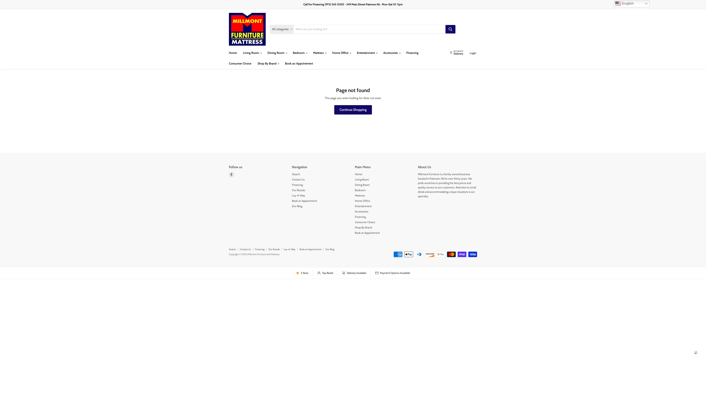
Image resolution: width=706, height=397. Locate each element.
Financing (412, 53)
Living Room (251, 53)
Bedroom (299, 53)
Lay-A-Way (298, 195)
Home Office (340, 53)
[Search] (450, 29)
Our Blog (297, 206)
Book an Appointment (299, 63)
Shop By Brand (267, 63)
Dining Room (276, 53)
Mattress (319, 53)
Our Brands (298, 190)
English (627, 3)
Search (296, 174)
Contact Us (298, 179)
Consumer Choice (240, 63)
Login (473, 53)
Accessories (391, 53)
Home (233, 53)
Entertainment (366, 53)
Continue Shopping (353, 110)
